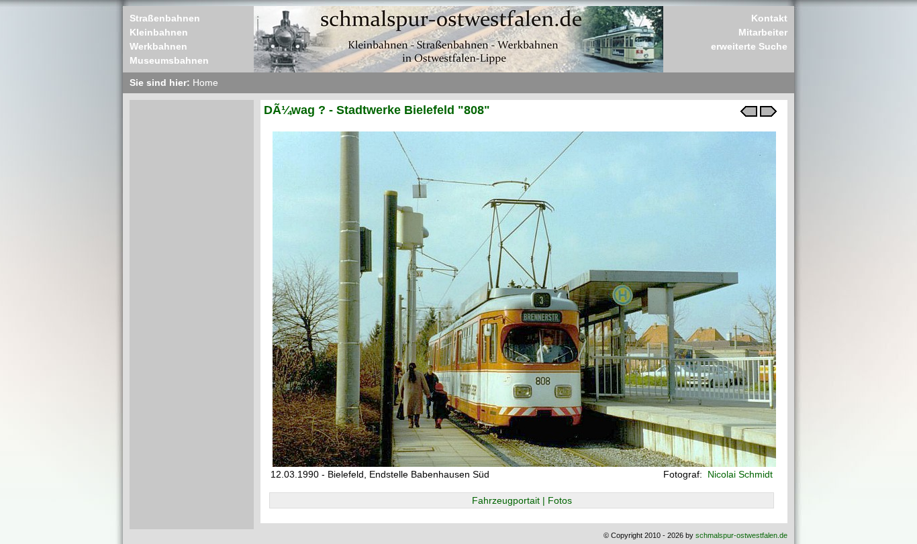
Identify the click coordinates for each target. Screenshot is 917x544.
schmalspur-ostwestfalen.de (741, 535)
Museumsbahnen (169, 60)
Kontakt (769, 18)
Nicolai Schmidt (739, 474)
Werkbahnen (158, 46)
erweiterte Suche (749, 46)
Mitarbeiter (762, 32)
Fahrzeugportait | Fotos (522, 500)
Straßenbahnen (165, 18)
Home (205, 82)
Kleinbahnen (159, 32)
